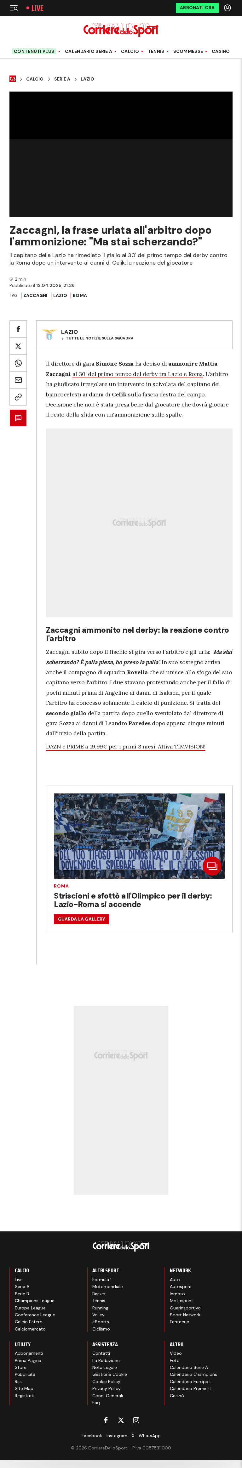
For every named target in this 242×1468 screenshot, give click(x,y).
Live (37, 8)
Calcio (130, 51)
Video (176, 1353)
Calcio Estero (29, 1322)
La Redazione (106, 1360)
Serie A (62, 79)
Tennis (156, 51)
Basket (99, 1294)
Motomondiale (107, 1286)
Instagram (117, 1435)
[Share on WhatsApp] (18, 363)
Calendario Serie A (88, 51)
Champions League (35, 1300)
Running (100, 1308)
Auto (175, 1279)
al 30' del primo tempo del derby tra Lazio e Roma (137, 374)
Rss (18, 1381)
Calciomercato (30, 1329)
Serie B (22, 1294)
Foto (175, 1360)
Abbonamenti (29, 1353)
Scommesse (188, 51)
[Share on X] (18, 346)
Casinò (221, 51)
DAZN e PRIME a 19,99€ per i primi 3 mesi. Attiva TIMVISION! (125, 746)
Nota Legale (104, 1367)
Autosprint (181, 1286)
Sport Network (185, 1315)
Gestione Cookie (109, 1374)
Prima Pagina (28, 1360)
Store (20, 1367)
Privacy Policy (106, 1388)
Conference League (35, 1315)
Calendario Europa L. (191, 1381)
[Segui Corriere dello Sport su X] (121, 1420)
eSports (100, 1322)
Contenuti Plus (34, 51)
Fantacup (179, 1322)
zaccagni (35, 295)
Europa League (30, 1308)
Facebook (92, 1435)
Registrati (24, 1395)
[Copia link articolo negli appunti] (18, 397)
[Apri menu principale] (13, 7)
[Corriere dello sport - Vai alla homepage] (121, 30)
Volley (98, 1315)
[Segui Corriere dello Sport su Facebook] (106, 1420)
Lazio (87, 79)
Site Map (24, 1388)
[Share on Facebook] (18, 329)
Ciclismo (101, 1329)
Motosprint (181, 1300)
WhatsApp (150, 1435)
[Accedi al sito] (228, 7)
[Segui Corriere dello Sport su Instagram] (136, 1420)
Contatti (101, 1353)
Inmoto (177, 1294)
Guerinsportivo (185, 1308)
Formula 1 (102, 1279)
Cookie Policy (106, 1381)
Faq (96, 1402)
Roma (80, 295)
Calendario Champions (193, 1374)
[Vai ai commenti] (18, 418)
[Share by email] (18, 380)
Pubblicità (25, 1374)
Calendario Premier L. (192, 1388)
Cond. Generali (107, 1395)
